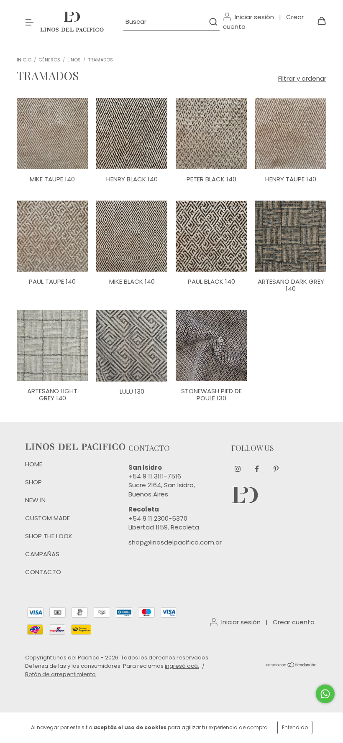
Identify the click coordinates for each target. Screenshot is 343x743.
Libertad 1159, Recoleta (163, 527)
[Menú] (29, 21)
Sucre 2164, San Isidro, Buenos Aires (161, 489)
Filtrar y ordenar (302, 78)
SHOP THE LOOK (48, 536)
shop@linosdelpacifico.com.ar (175, 542)
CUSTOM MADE (47, 518)
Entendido (295, 727)
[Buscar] (213, 21)
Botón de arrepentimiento (60, 674)
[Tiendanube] (292, 666)
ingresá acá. (182, 666)
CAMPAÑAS (42, 554)
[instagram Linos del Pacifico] (237, 469)
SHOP (33, 482)
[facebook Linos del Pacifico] (257, 469)
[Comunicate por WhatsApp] (325, 693)
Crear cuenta (294, 622)
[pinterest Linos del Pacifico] (276, 469)
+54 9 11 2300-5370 (157, 518)
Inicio (24, 59)
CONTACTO (43, 571)
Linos (74, 59)
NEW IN (35, 500)
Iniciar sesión (254, 17)
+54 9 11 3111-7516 (154, 476)
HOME (33, 464)
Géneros (49, 59)
